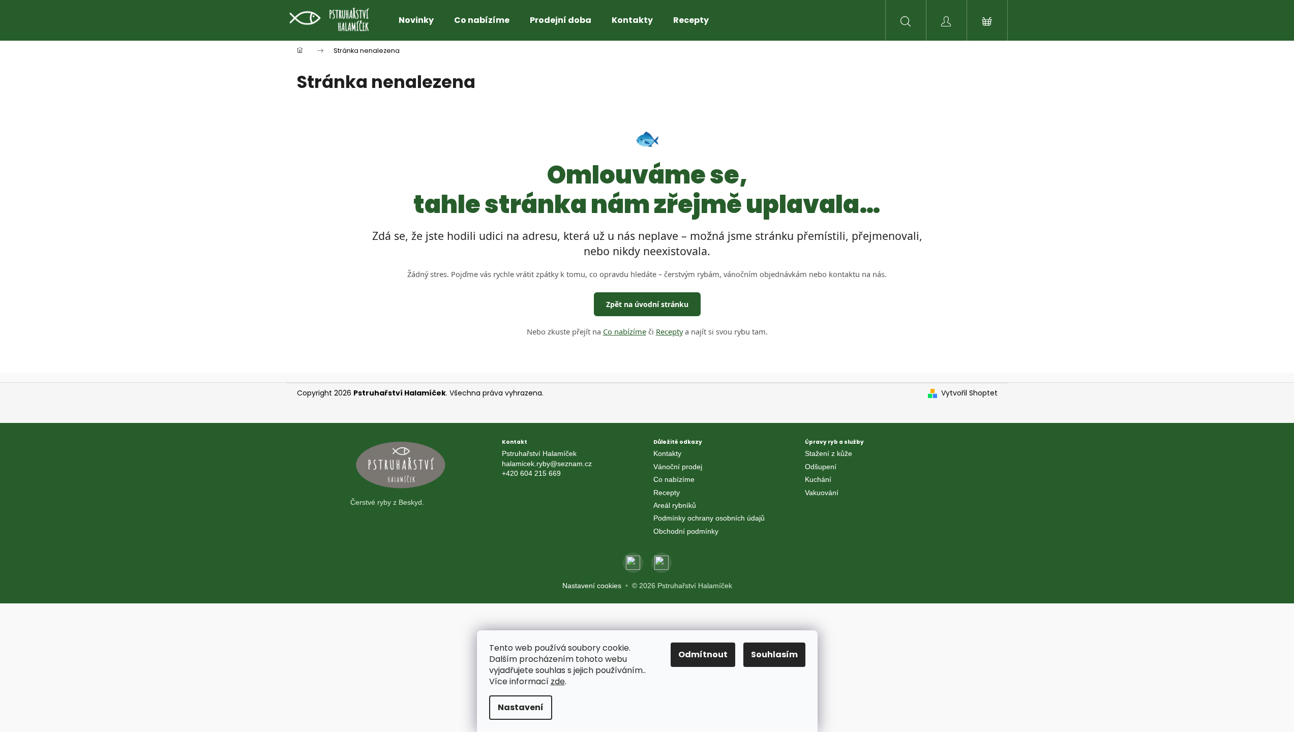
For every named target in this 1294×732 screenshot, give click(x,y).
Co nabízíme (624, 331)
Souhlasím (774, 654)
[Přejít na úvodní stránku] (420, 465)
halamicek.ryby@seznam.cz (547, 464)
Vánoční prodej (677, 467)
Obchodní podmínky (685, 531)
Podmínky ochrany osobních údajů (709, 518)
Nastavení (521, 707)
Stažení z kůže (828, 453)
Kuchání (818, 479)
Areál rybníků (674, 505)
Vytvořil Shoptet (969, 393)
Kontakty (667, 453)
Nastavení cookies (591, 586)
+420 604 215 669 (531, 473)
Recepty (669, 331)
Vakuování (821, 493)
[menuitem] (416, 20)
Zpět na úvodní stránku (647, 304)
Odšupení (820, 467)
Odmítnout (703, 654)
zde (558, 681)
